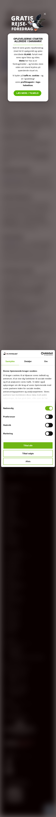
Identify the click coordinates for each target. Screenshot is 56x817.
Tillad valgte (28, 453)
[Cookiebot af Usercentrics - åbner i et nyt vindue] (41, 354)
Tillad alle (28, 445)
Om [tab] (46, 361)
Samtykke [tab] (10, 361)
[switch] (49, 417)
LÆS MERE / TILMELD (27, 93)
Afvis (28, 461)
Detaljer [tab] (28, 361)
